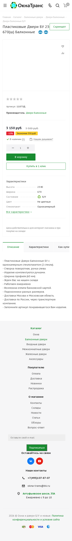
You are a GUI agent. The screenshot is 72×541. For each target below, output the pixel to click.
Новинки (36, 383)
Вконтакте (30, 461)
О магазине (36, 396)
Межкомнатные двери (36, 349)
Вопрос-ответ (36, 427)
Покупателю (36, 367)
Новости (36, 412)
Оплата (36, 373)
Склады (36, 407)
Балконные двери (36, 339)
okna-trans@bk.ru (39, 485)
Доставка (36, 378)
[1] (8, 99)
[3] (14, 99)
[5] (21, 99)
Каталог (36, 328)
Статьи (36, 417)
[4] (18, 99)
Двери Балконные (36, 112)
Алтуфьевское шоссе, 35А (39, 493)
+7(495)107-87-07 (39, 478)
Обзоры (36, 422)
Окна (36, 334)
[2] (11, 99)
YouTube (39, 461)
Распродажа (36, 388)
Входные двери (36, 344)
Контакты (36, 403)
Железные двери (36, 354)
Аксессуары (36, 359)
